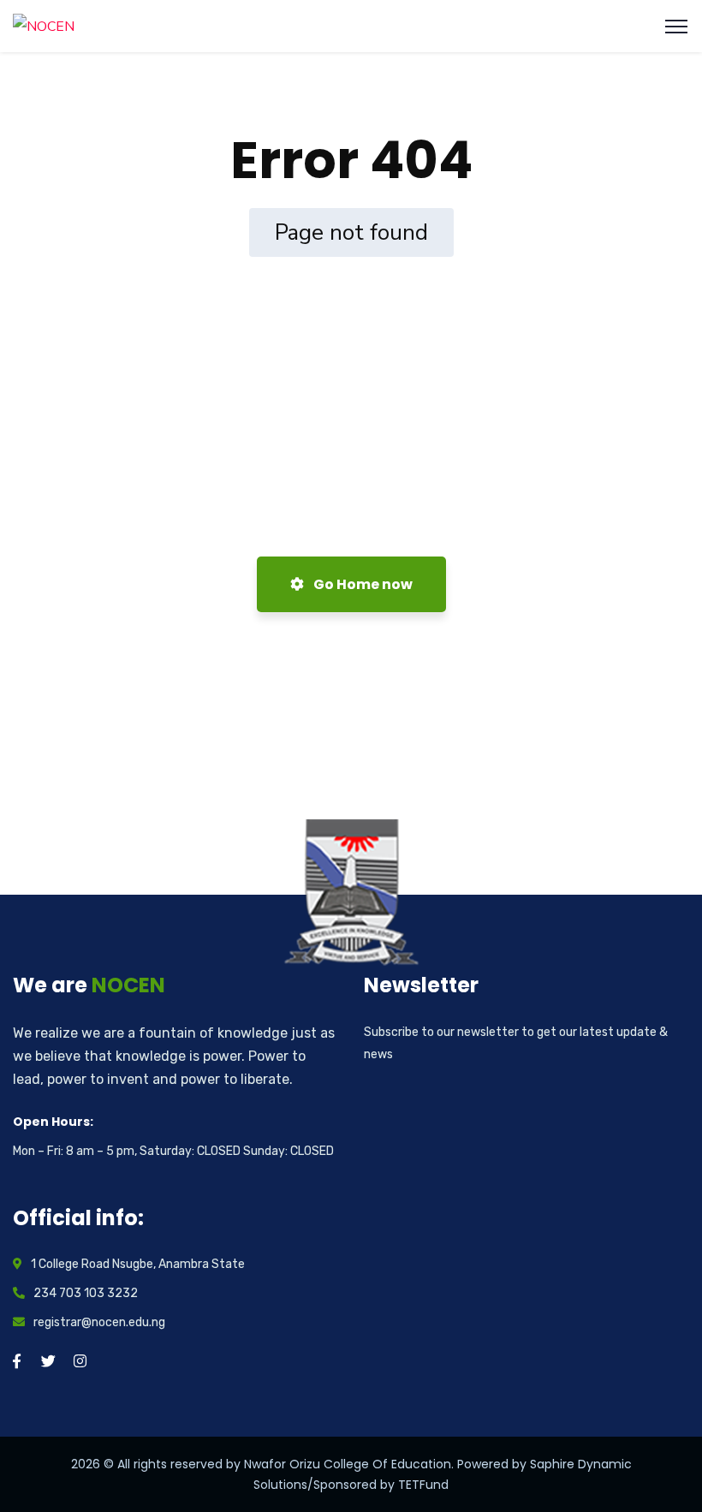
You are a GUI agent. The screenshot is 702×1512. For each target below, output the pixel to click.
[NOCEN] (43, 25)
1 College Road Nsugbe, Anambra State (138, 1264)
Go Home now (362, 584)
